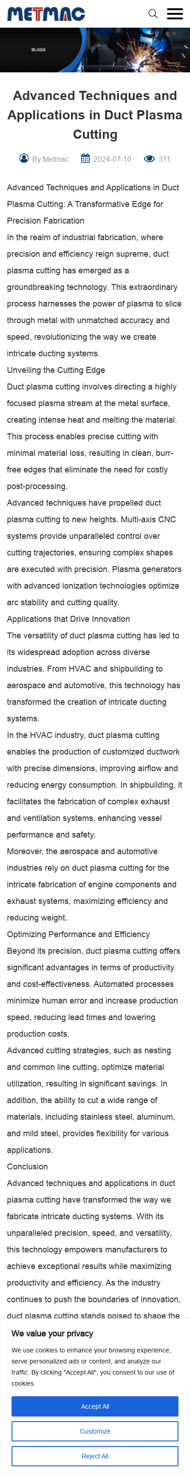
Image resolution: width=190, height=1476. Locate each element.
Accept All (95, 1406)
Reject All (95, 1456)
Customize (95, 1431)
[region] (95, 1397)
